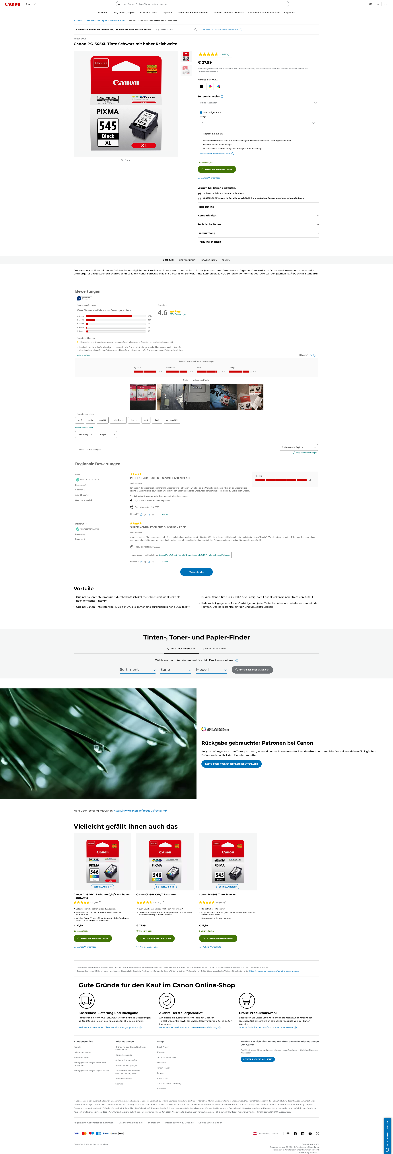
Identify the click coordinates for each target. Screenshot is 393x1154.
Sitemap (119, 1084)
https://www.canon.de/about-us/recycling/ (140, 810)
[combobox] (202, 4)
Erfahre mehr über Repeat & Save (215, 153)
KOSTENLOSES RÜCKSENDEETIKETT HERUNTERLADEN (231, 764)
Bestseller (161, 1089)
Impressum (154, 1122)
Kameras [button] (102, 12)
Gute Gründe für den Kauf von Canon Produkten (266, 1027)
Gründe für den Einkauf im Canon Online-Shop (130, 1048)
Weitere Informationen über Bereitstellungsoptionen (108, 1027)
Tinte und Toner (117, 20)
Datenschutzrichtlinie (131, 1122)
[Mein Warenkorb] (385, 4)
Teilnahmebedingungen (126, 1065)
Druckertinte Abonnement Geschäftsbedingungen (127, 1071)
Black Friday (163, 1047)
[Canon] (12, 4)
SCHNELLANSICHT (102, 887)
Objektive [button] (167, 12)
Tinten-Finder (163, 1068)
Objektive (161, 1062)
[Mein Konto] (370, 4)
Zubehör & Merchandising (169, 1083)
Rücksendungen (81, 1057)
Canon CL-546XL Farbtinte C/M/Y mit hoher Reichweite (102, 896)
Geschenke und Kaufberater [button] (264, 12)
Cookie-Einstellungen (210, 1122)
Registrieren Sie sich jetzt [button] (257, 1059)
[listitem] (186, 56)
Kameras (161, 1052)
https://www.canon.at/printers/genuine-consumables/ (274, 971)
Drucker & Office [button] (148, 12)
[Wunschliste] (377, 4)
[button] (241, 30)
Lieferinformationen (83, 1052)
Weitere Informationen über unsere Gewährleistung (188, 1027)
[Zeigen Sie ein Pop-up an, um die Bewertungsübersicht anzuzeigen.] (101, 903)
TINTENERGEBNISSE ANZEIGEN (254, 670)
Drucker (161, 1073)
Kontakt (77, 1047)
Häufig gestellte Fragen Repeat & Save (91, 1070)
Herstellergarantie (123, 1055)
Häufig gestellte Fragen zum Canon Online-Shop (90, 1064)
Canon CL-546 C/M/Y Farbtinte (156, 894)
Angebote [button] (289, 12)
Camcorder (162, 1078)
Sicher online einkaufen (126, 1060)
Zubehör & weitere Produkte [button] (228, 12)
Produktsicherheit (123, 1078)
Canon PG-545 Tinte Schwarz (217, 894)
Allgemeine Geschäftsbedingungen (94, 1122)
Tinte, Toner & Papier (166, 1057)
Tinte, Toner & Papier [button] (123, 12)
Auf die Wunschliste (210, 178)
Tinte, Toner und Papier (96, 20)
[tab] (169, 260)
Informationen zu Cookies (179, 1122)
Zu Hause (78, 20)
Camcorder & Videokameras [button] (192, 12)
